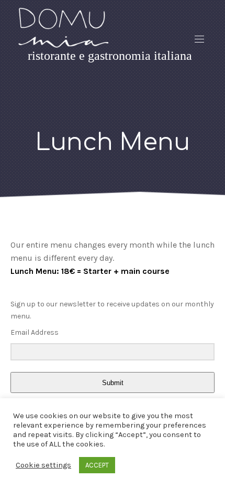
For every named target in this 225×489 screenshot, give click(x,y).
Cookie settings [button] (43, 465)
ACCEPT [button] (97, 465)
